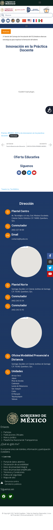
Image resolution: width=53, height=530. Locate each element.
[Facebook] (19, 172)
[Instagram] (24, 172)
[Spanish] (41, 20)
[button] (40, 2)
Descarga (13, 136)
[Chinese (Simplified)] (25, 20)
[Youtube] (34, 172)
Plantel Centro (20, 211)
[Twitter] (29, 172)
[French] (35, 20)
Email (15, 234)
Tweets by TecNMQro (10, 189)
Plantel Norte (20, 284)
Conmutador (19, 225)
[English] (30, 20)
